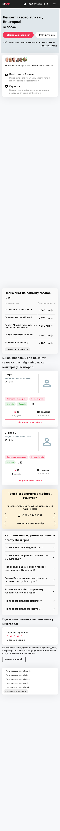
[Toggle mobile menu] (54, 4)
